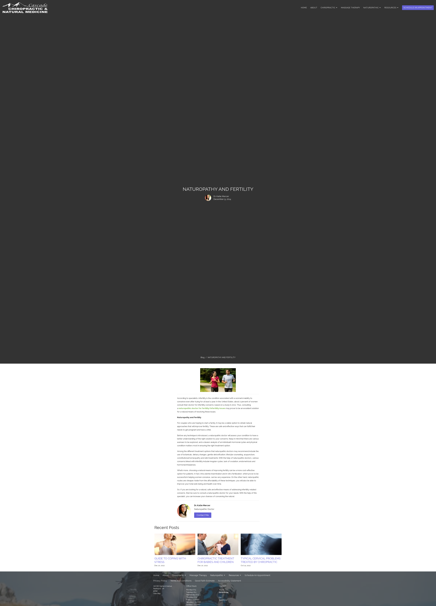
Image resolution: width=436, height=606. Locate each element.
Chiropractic (328, 7)
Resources (390, 7)
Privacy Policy (160, 581)
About (313, 7)
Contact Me (203, 515)
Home (304, 7)
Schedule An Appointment (418, 7)
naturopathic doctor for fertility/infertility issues (202, 408)
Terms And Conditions (181, 581)
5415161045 (223, 592)
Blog (202, 357)
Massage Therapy (350, 7)
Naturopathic (371, 7)
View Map (157, 593)
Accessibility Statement (229, 581)
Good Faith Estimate (205, 581)
